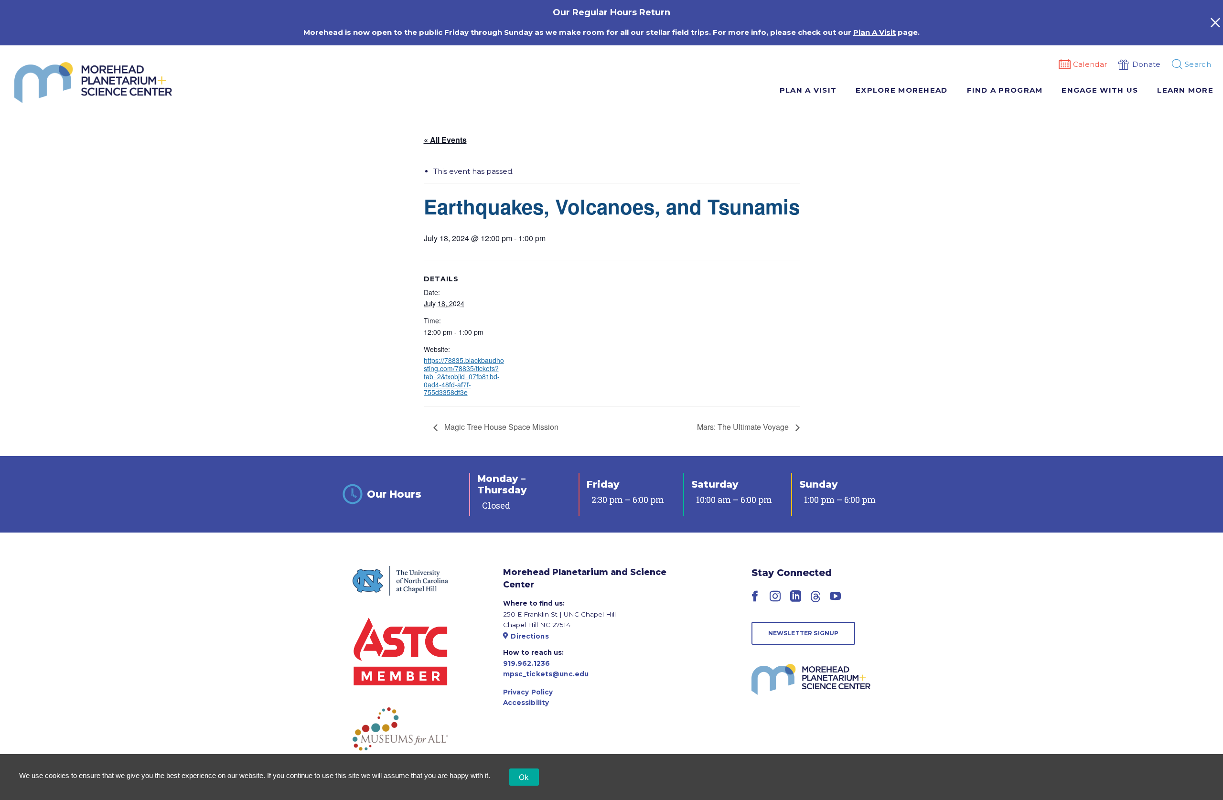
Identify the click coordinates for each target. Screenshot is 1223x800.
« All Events (445, 139)
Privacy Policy (528, 692)
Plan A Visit (874, 32)
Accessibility (526, 702)
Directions (529, 636)
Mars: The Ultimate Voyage (744, 426)
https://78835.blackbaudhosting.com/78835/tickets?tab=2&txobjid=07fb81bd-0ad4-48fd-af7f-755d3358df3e (464, 376)
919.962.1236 (526, 663)
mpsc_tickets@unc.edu (546, 674)
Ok (524, 777)
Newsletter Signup (803, 633)
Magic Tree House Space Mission (500, 426)
